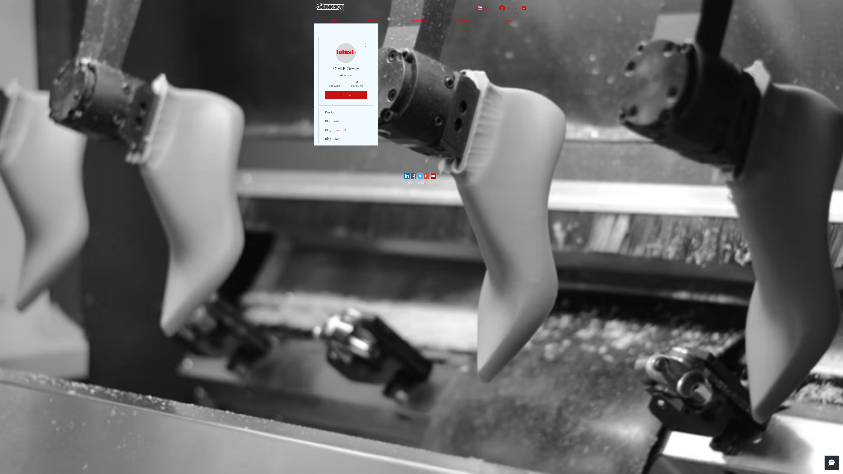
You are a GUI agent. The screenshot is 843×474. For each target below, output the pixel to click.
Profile (329, 112)
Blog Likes (332, 139)
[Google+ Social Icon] (426, 176)
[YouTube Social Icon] (433, 176)
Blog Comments (336, 130)
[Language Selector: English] (482, 8)
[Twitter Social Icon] (420, 176)
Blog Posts (332, 121)
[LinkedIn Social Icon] (407, 176)
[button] (524, 7)
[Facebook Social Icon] (413, 176)
